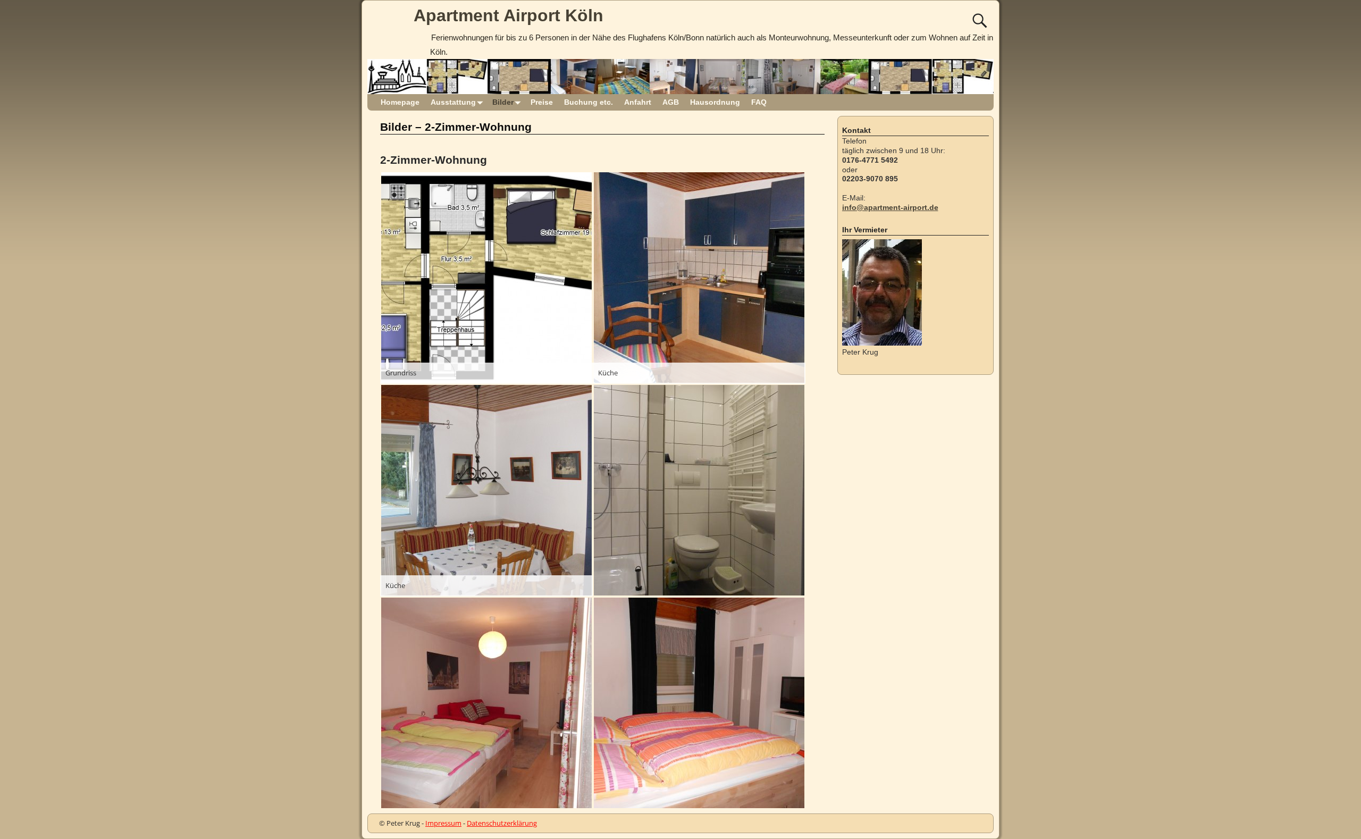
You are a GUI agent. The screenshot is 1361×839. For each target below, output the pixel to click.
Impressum (443, 823)
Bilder (503, 102)
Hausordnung (715, 102)
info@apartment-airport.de (890, 207)
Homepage (400, 102)
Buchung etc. (588, 102)
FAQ (759, 102)
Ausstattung (453, 102)
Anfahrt (637, 102)
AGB (670, 102)
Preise (542, 102)
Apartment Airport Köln (508, 15)
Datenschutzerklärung (502, 823)
